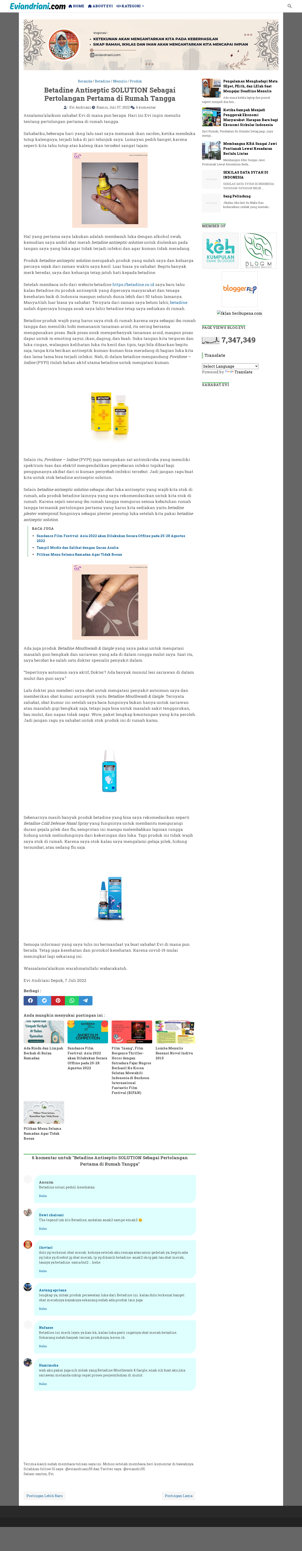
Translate (243, 371)
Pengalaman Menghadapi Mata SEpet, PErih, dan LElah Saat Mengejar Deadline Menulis (250, 86)
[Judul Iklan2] (259, 268)
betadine (178, 302)
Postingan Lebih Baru (44, 1496)
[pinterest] (58, 1000)
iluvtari (46, 1247)
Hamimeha (48, 1365)
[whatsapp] (72, 1000)
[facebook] (30, 1000)
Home (78, 6)
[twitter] (44, 1000)
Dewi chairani (51, 1215)
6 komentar (146, 107)
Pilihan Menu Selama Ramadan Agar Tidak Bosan (79, 554)
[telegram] (85, 1000)
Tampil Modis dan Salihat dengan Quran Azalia (77, 547)
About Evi (102, 6)
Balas (43, 1196)
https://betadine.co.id (133, 284)
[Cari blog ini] (290, 6)
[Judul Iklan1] (221, 268)
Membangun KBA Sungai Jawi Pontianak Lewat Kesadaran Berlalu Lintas (250, 148)
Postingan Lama (179, 1496)
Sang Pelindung (237, 196)
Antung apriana (52, 1290)
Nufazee (46, 1327)
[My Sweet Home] (37, 6)
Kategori (131, 6)
